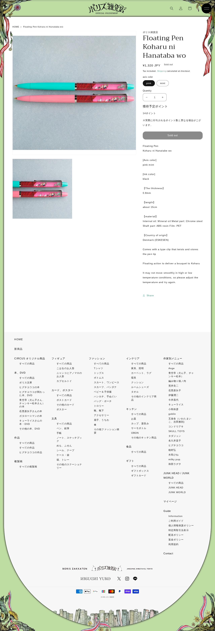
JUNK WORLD (177, 492)
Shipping (161, 71)
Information (175, 516)
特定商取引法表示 (178, 530)
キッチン (131, 409)
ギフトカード (138, 475)
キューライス (176, 404)
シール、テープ (65, 450)
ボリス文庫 (25, 382)
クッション (137, 382)
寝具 (133, 377)
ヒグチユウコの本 (29, 387)
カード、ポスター (62, 390)
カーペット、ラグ (141, 373)
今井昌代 (173, 399)
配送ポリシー (176, 535)
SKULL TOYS (176, 431)
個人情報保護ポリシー (181, 525)
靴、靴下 (99, 410)
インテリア (133, 358)
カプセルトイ (64, 381)
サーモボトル (138, 428)
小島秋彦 (173, 409)
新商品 (18, 348)
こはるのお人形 (65, 368)
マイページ (170, 501)
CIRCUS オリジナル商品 (29, 358)
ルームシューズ (140, 387)
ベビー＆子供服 (103, 391)
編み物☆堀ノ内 (177, 381)
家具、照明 (137, 368)
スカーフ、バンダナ (105, 387)
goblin (172, 414)
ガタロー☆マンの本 (30, 416)
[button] (171, 8)
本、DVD (20, 372)
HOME (18, 339)
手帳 (59, 433)
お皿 (133, 418)
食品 (129, 446)
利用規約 (173, 544)
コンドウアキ (176, 426)
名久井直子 (174, 440)
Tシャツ (98, 368)
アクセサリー (101, 415)
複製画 (18, 461)
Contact (168, 553)
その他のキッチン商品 (144, 437)
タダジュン (174, 436)
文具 (54, 418)
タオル (135, 391)
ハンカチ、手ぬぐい (105, 396)
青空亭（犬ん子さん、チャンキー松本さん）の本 (32, 403)
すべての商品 (27, 363)
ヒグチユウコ (176, 445)
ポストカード (64, 400)
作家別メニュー (172, 358)
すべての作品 (27, 447)
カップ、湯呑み (140, 423)
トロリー (99, 406)
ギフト (130, 460)
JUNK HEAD (175, 487)
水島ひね (173, 454)
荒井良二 (173, 385)
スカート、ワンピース (106, 382)
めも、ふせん (64, 445)
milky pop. (174, 459)
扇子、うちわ (101, 420)
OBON (135, 433)
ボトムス (99, 377)
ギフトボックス (140, 470)
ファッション (97, 358)
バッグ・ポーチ (103, 401)
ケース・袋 (63, 455)
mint (162, 83)
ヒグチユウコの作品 (30, 452)
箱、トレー (63, 459)
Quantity (147, 90)
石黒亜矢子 (174, 390)
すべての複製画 (28, 466)
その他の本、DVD (29, 428)
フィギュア (58, 358)
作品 (17, 437)
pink (148, 83)
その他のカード (65, 404)
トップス (99, 373)
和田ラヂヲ (174, 464)
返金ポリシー (176, 539)
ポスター (62, 409)
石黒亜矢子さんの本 (30, 411)
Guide (167, 511)
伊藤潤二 (173, 395)
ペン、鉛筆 (63, 428)
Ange (171, 368)
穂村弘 (172, 450)
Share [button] (150, 295)
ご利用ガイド (176, 520)
